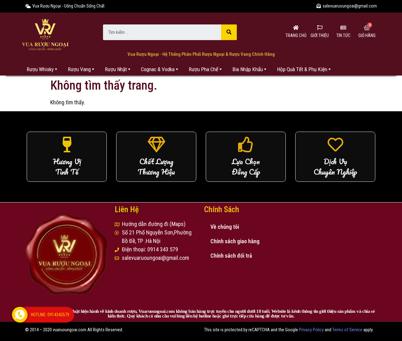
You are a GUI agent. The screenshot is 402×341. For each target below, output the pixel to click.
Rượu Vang (79, 69)
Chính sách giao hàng (234, 241)
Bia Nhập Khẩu (247, 69)
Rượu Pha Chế (203, 69)
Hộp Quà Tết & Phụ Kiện (302, 69)
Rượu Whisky (40, 69)
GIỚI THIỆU (320, 35)
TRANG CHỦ (296, 35)
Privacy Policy (311, 330)
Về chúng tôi (224, 226)
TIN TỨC (343, 35)
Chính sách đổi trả (231, 255)
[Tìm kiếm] (229, 32)
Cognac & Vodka (158, 69)
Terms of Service (347, 330)
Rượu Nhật (116, 69)
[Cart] (367, 28)
